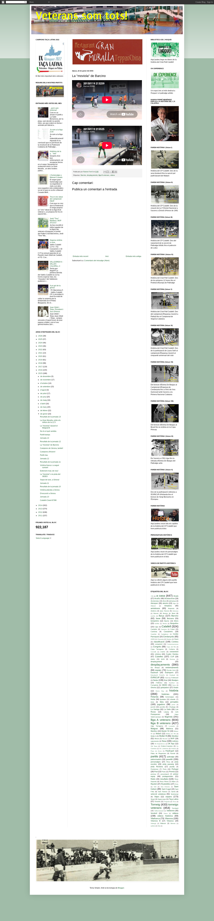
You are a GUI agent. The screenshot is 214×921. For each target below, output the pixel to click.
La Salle (167, 709)
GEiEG (164, 685)
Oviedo (173, 748)
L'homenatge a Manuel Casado (56, 176)
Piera (168, 762)
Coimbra (174, 642)
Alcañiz (157, 598)
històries (165, 694)
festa (155, 680)
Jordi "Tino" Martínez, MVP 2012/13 (55, 221)
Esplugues (169, 673)
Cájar (156, 627)
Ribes (174, 781)
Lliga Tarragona (157, 726)
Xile (159, 826)
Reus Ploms (164, 781)
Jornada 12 (44, 459)
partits (154, 756)
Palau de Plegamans (158, 753)
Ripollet (154, 784)
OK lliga (171, 744)
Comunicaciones (172, 644)
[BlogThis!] (107, 171)
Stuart (153, 799)
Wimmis (172, 823)
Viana (166, 813)
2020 (40, 356)
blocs (176, 621)
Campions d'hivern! (47, 452)
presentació (165, 774)
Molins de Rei (171, 733)
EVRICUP (155, 677)
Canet (172, 629)
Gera (174, 685)
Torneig (155, 804)
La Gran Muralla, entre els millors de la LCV (50, 421)
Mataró (158, 734)
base (158, 618)
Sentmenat (174, 794)
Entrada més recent (80, 256)
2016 (40, 370)
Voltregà (153, 823)
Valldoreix (171, 811)
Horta (153, 699)
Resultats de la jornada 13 (50, 417)
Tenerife (157, 801)
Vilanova (169, 818)
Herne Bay (160, 691)
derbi (163, 659)
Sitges (156, 797)
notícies (175, 741)
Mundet (165, 738)
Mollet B (163, 736)
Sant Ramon (162, 791)
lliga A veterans (161, 719)
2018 (40, 363)
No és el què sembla (48, 431)
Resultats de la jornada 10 (50, 487)
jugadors (161, 704)
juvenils (162, 707)
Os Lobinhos (163, 748)
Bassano (170, 618)
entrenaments (172, 667)
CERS (153, 639)
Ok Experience (160, 744)
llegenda (169, 717)
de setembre (45, 387)
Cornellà (153, 652)
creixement (174, 652)
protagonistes (167, 776)
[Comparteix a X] (110, 171)
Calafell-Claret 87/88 (48, 500)
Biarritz (166, 621)
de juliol (43, 393)
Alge (174, 603)
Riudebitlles (166, 784)
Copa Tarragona (157, 649)
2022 (40, 350)
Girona (153, 688)
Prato (163, 772)
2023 (40, 346)
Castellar (153, 634)
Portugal (175, 769)
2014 (40, 505)
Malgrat (154, 728)
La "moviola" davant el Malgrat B (49, 427)
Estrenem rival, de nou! (49, 471)
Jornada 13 (44, 438)
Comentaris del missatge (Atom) (96, 261)
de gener (44, 414)
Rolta (176, 784)
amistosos (155, 608)
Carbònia (154, 631)
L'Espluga (172, 707)
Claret (176, 639)
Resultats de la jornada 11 (50, 462)
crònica (158, 654)
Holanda (154, 697)
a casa (160, 595)
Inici (107, 256)
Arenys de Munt (169, 613)
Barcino (83, 175)
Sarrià (173, 791)
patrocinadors (156, 759)
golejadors (165, 688)
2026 (40, 336)
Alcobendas (155, 601)
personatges (156, 762)
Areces (156, 613)
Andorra (153, 611)
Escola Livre (171, 670)
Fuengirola (154, 685)
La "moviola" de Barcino (49, 445)
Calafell (166, 626)
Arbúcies (175, 611)
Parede (172, 753)
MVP (172, 739)
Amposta (171, 608)
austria (153, 616)
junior (173, 704)
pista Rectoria (157, 767)
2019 (40, 360)
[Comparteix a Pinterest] (115, 171)
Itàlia (162, 702)
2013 (40, 509)
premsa (153, 774)
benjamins (155, 621)
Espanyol (154, 673)
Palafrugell (170, 751)
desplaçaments (92, 175)
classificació (159, 641)
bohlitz (157, 623)
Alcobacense (169, 598)
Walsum (163, 823)
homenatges (169, 697)
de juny (43, 397)
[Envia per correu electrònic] (104, 171)
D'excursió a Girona (48, 493)
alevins (165, 603)
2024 (40, 343)
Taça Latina (173, 799)
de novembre (45, 380)
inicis (152, 702)
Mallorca (169, 729)
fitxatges (175, 680)
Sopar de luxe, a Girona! (49, 480)
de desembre (45, 376)
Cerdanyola (168, 636)
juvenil (153, 707)
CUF (172, 657)
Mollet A (153, 736)
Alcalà (175, 596)
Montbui (175, 736)
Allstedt (153, 606)
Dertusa (172, 659)
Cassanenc (168, 632)
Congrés (157, 646)
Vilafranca (155, 818)
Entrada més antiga (133, 256)
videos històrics (165, 816)
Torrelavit (175, 808)
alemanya (172, 601)
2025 (40, 339)
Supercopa (162, 799)
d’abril (43, 404)
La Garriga (155, 709)
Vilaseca (170, 821)
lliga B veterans (104, 175)
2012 (40, 512)
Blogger (121, 888)
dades (153, 659)
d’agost (43, 390)
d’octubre (44, 383)
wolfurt (153, 826)
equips (158, 670)
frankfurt (172, 683)
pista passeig (168, 764)
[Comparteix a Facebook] (113, 171)
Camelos (164, 629)
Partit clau (44, 455)
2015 (40, 373)
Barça (161, 616)
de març (43, 407)
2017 (40, 367)
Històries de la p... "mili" (55, 152)
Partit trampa (45, 435)
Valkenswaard (159, 811)
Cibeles (168, 639)
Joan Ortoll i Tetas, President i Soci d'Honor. (56, 309)
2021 (40, 353)
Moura (157, 738)
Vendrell (154, 813)
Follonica (159, 683)
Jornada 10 (44, 497)
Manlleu (154, 731)
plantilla (172, 767)
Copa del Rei (171, 647)
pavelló (169, 759)
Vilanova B (155, 821)
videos (112, 175)
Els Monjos (155, 667)
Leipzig (166, 712)
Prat (156, 772)
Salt (155, 787)
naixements (155, 741)
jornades (174, 702)
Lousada (172, 726)
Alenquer (154, 603)
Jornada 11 (44, 483)
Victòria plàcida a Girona (50, 490)
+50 (152, 596)
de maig (43, 400)
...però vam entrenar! (54, 109)
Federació (174, 678)
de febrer (44, 410)
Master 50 (165, 731)
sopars (169, 796)
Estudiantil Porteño (158, 675)
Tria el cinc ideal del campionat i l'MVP (56, 199)
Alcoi (164, 601)
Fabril (166, 678)
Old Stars (154, 746)
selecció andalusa (158, 794)
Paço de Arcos (156, 751)
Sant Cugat (166, 789)
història (173, 690)
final (165, 680)
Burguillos (174, 623)
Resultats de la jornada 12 (50, 442)
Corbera (172, 649)
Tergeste (167, 801)
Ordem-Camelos (167, 746)
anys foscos (164, 611)
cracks (162, 652)
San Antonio (165, 787)
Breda (165, 623)
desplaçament (156, 662)
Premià (172, 772)
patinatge (170, 757)
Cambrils (154, 629)
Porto (165, 769)
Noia (164, 741)
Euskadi (172, 675)
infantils (172, 699)
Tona (174, 801)
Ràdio (153, 779)
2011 (40, 516)
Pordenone (154, 769)
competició (158, 644)
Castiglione (164, 634)
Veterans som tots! (81, 15)
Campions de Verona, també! (51, 448)
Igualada (163, 699)
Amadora (168, 606)
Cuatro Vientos (172, 654)
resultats (164, 779)
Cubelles (159, 656)
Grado (175, 688)
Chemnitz (161, 639)
